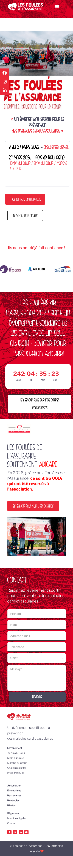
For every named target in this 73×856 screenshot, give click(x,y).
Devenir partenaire (25, 215)
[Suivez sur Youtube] (26, 832)
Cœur (22, 752)
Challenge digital (16, 767)
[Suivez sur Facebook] (9, 832)
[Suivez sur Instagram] (15, 832)
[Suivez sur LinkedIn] (21, 832)
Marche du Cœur (17, 762)
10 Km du (13, 752)
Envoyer (37, 697)
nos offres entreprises (26, 199)
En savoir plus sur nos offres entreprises (40, 403)
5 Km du (12, 757)
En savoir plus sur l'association (33, 505)
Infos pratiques (15, 772)
